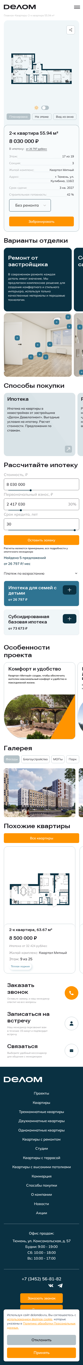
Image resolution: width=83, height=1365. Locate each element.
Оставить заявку (41, 540)
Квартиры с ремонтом (41, 1139)
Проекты (41, 1093)
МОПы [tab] (58, 759)
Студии (41, 1148)
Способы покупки (41, 1185)
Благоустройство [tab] (35, 759)
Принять (42, 1352)
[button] (41, 573)
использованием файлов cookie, (30, 1319)
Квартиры (41, 1102)
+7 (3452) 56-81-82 (41, 1278)
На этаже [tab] (42, 117)
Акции (41, 1213)
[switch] (45, 108)
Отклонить (41, 1339)
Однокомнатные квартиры (41, 1130)
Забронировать (41, 221)
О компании (41, 1194)
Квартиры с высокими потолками (41, 1167)
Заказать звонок (42, 1298)
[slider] (31, 490)
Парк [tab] (73, 759)
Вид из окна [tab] (65, 117)
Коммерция (42, 1176)
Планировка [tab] (18, 117)
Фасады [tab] (12, 759)
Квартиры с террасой (41, 1157)
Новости (41, 1203)
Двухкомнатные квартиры (42, 1121)
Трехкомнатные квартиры (41, 1111)
